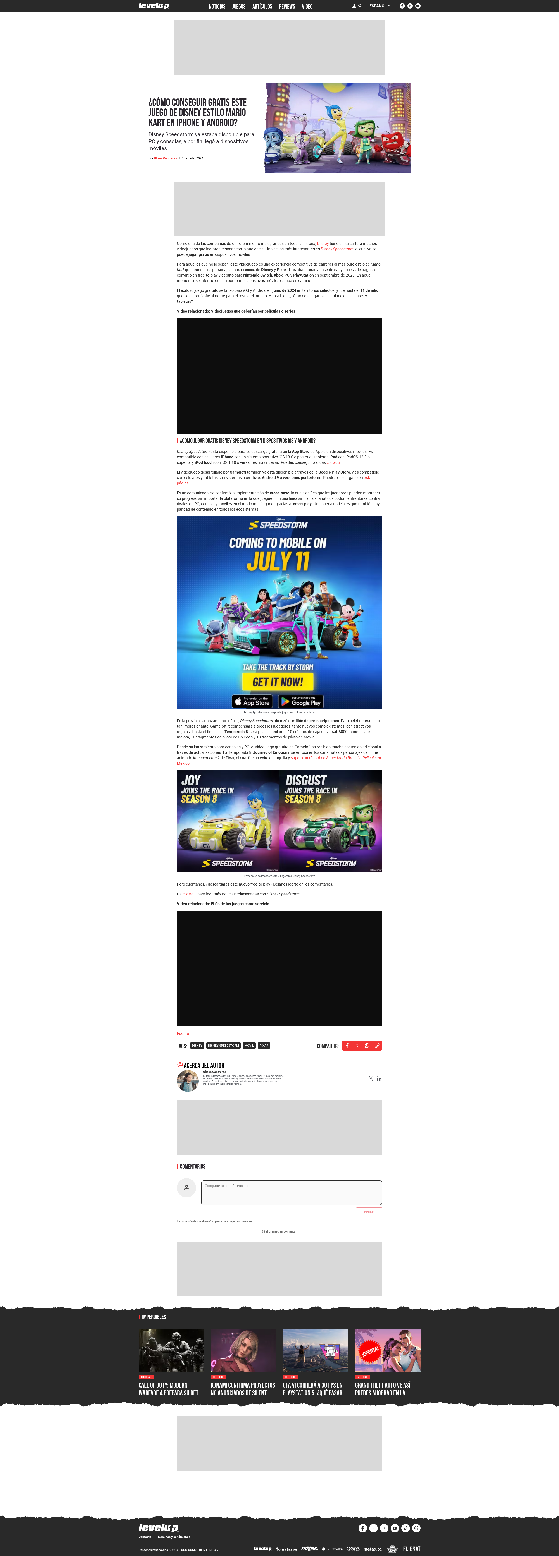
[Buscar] (360, 6)
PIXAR (264, 1045)
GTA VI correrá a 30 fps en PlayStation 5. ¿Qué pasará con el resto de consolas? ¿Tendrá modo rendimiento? (315, 1396)
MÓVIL (249, 1045)
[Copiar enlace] (377, 1046)
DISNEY (197, 1045)
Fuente (183, 1033)
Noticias (146, 1376)
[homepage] (154, 6)
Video (307, 6)
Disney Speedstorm (337, 249)
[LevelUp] (263, 1549)
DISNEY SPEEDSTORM (223, 1045)
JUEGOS (238, 6)
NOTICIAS (217, 6)
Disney (323, 243)
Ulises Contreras (165, 158)
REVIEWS (287, 6)
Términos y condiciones (173, 1537)
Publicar (369, 1211)
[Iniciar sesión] (354, 6)
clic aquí (334, 462)
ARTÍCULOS (262, 6)
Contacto (145, 1537)
